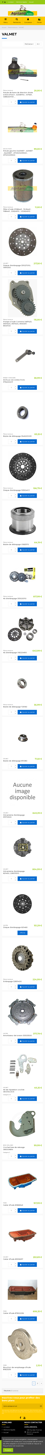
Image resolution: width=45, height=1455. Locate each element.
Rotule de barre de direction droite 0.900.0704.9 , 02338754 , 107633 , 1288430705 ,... (18, 94)
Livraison (11, 2)
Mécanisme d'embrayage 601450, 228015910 (14, 872)
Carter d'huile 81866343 (13, 1205)
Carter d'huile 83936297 (13, 1259)
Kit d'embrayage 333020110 (14, 598)
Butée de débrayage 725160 (15, 707)
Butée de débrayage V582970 (16, 544)
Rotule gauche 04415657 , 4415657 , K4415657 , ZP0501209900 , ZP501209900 (18, 153)
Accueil (31, 2)
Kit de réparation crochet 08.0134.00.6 (13, 1091)
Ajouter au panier (28, 102)
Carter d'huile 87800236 (13, 1313)
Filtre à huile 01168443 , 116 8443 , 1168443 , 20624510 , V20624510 (17, 210)
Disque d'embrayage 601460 (15, 927)
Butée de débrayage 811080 (15, 761)
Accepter (8, 1450)
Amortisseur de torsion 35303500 (17, 1035)
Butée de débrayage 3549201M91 (17, 436)
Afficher (22, 933)
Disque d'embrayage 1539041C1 (16, 490)
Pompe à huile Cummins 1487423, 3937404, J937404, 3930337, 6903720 (17, 324)
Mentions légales (21, 2)
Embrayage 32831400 (12, 981)
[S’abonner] (41, 1406)
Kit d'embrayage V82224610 (15, 652)
